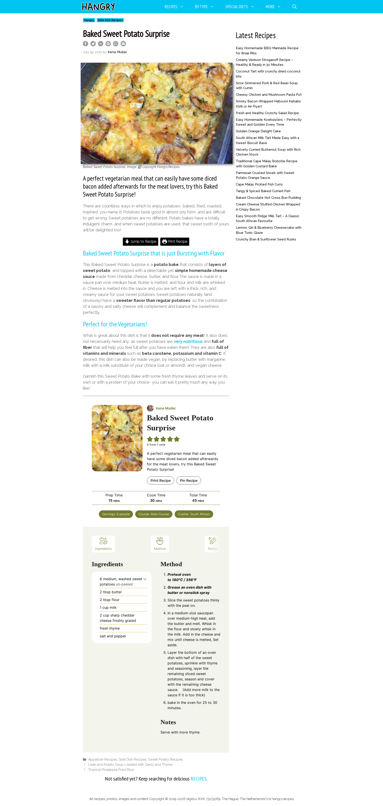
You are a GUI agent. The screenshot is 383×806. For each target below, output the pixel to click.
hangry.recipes (283, 799)
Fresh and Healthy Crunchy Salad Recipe (267, 113)
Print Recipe (177, 241)
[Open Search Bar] (294, 6)
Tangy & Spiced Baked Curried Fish (263, 191)
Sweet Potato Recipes (165, 759)
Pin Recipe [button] (188, 480)
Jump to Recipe (143, 241)
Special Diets (236, 7)
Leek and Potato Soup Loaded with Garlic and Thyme (130, 765)
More (270, 7)
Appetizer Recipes (102, 759)
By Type (201, 7)
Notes (212, 548)
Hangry (89, 20)
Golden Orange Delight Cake (258, 131)
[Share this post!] (85, 45)
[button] (145, 579)
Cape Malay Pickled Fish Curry (259, 184)
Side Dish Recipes (110, 20)
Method (160, 548)
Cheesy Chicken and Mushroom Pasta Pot (269, 95)
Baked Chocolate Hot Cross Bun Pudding (268, 198)
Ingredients (103, 548)
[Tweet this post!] (93, 45)
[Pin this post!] (108, 45)
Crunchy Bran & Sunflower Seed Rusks (266, 239)
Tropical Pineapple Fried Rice (111, 770)
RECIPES (199, 778)
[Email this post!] (123, 45)
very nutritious (188, 341)
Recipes (171, 7)
